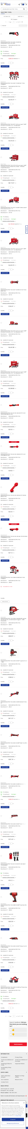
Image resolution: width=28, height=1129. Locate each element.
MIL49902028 (4, 453)
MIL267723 (3, 123)
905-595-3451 (13, 1092)
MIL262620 (3, 741)
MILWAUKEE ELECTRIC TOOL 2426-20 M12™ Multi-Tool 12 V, (14, 824)
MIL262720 (3, 288)
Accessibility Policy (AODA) (6, 1068)
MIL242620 (3, 822)
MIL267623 (3, 329)
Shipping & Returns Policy (6, 1064)
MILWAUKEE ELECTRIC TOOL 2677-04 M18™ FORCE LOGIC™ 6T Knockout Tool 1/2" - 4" (14, 208)
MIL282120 (3, 40)
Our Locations (5, 1079)
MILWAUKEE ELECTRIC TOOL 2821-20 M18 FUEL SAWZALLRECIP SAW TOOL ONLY (11, 43)
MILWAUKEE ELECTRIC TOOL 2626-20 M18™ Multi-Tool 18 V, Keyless (14, 743)
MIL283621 (3, 700)
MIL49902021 (4, 535)
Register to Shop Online (19, 1076)
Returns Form (19, 1079)
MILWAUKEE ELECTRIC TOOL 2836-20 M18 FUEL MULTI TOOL (14, 784)
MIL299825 (3, 576)
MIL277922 (3, 164)
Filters (7, 16)
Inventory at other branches (9, 55)
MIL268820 (3, 903)
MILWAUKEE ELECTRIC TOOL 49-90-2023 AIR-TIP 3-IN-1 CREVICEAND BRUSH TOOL (13, 413)
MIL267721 (3, 247)
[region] (13, 1114)
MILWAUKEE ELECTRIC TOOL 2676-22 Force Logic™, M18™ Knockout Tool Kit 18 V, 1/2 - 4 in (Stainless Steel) (14, 372)
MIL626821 (3, 617)
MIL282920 (3, 986)
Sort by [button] (20, 16)
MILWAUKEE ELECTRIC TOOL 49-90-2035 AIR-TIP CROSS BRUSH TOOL (13, 496)
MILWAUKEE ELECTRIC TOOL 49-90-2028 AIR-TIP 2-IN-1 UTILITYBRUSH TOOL (13, 455)
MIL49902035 (4, 494)
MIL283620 (3, 782)
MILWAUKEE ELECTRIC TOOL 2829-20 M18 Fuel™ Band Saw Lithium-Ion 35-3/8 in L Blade (14, 988)
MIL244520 (3, 659)
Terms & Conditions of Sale (7, 1060)
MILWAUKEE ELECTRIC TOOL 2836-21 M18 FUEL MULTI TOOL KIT (14, 702)
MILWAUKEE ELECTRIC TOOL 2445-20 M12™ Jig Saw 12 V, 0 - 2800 (14, 661)
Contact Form (4, 1082)
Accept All (12, 1119)
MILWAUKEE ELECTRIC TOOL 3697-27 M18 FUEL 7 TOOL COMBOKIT (13, 84)
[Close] (24, 1102)
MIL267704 (3, 206)
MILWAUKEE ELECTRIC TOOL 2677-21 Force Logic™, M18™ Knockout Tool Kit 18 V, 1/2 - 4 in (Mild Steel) (13, 249)
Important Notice (19, 1063)
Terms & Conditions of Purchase (21, 1060)
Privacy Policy (18, 1057)
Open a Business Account (5, 1076)
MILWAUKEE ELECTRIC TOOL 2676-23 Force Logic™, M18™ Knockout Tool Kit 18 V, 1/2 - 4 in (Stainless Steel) (14, 331)
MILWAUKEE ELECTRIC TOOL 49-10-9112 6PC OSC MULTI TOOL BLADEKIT (13, 864)
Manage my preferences (13, 1123)
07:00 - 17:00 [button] (23, 3)
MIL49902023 (4, 411)
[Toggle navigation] (2, 4)
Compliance (4, 1057)
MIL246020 (3, 944)
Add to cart (5, 66)
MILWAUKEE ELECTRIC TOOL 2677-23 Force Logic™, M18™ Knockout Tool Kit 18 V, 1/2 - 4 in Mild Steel (13, 125)
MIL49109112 (3, 862)
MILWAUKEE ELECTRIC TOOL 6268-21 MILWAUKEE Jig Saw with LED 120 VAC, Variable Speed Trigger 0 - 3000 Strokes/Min (13, 619)
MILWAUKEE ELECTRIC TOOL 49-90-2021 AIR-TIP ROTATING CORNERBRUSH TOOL (14, 537)
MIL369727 (3, 82)
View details (5, 601)
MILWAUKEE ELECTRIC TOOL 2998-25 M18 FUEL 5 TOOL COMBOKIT (13, 578)
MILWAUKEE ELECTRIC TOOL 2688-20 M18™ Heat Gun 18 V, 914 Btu (14, 905)
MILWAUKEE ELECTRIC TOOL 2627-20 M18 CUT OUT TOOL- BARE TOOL (14, 290)
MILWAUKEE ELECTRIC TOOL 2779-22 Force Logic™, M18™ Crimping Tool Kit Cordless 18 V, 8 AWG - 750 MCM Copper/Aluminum (13, 166)
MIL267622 (3, 370)
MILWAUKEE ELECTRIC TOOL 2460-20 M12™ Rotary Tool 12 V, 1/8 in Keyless (14, 946)
